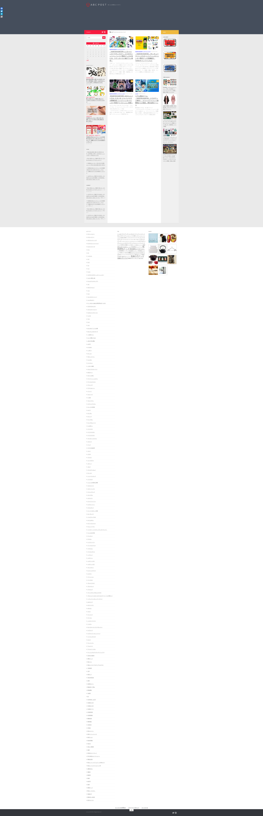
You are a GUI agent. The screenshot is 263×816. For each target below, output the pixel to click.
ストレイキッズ (91, 492)
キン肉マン (90, 426)
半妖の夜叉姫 (91, 677)
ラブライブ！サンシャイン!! (94, 633)
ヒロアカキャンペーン (133, 241)
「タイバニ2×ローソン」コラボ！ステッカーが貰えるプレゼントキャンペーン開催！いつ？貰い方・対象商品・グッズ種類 (169, 123)
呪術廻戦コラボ (135, 249)
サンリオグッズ (141, 235)
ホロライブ (90, 602)
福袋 (89, 750)
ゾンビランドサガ (92, 517)
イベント (90, 391)
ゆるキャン (90, 372)
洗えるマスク (132, 254)
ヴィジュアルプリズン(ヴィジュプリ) (96, 652)
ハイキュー (90, 555)
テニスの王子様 (91, 533)
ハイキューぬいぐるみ (134, 239)
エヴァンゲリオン (92, 404)
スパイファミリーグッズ (135, 237)
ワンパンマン (91, 643)
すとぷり (90, 353)
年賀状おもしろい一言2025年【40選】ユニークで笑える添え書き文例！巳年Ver (95, 119)
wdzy (89, 325)
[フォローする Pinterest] (104, 32)
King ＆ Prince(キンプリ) (93, 281)
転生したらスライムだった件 (94, 765)
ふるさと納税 (91, 366)
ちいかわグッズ (129, 235)
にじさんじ (90, 363)
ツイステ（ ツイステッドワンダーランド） (97, 529)
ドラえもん (90, 548)
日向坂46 (90, 724)
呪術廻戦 (90, 690)
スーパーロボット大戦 (93, 511)
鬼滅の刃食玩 (141, 258)
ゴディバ (90, 463)
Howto (89, 272)
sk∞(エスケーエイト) (92, 309)
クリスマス (90, 429)
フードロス (90, 580)
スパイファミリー (92, 501)
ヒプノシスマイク (92, 570)
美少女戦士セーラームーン (94, 756)
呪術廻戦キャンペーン (136, 247)
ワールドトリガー (92, 649)
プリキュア (90, 589)
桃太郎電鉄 (90, 740)
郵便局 (89, 775)
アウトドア (90, 385)
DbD (88, 259)
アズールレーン (91, 388)
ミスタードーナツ (92, 621)
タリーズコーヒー (92, 523)
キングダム (90, 419)
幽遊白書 (90, 718)
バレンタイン (91, 567)
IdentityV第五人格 (91, 278)
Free (88, 268)
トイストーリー (91, 542)
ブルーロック (91, 586)
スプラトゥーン (91, 504)
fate (88, 265)
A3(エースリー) (91, 237)
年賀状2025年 (92, 97)
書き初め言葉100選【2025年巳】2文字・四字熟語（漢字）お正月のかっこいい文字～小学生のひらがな (95, 81)
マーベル (90, 618)
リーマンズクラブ (92, 636)
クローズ (90, 441)
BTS (88, 253)
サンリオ (90, 473)
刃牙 (89, 671)
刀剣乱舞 (90, 668)
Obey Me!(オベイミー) (92, 297)
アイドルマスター (92, 382)
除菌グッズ (90, 787)
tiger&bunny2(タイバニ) (93, 312)
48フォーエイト (91, 234)
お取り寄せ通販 (91, 341)
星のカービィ (91, 731)
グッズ (89, 445)
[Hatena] (1, 14)
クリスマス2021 (91, 432)
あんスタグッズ (121, 236)
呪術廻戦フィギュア (124, 250)
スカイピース (91, 485)
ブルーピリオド (91, 583)
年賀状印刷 (90, 712)
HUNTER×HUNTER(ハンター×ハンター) (117, 49)
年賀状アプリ (97, 135)
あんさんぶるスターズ (93, 331)
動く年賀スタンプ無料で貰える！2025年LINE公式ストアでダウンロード (95, 100)
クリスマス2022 (91, 435)
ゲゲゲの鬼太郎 (91, 448)
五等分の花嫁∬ (91, 655)
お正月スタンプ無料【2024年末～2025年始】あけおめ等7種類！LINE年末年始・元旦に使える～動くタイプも (95, 177)
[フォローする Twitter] (102, 32)
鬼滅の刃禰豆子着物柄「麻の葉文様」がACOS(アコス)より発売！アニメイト (169, 107)
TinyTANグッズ (142, 234)
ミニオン (90, 624)
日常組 (89, 728)
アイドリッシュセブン (93, 378)
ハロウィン (90, 558)
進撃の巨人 (90, 769)
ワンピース (90, 646)
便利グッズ (90, 658)
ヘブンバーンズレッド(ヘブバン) (95, 599)
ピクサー (90, 573)
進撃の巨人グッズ (138, 254)
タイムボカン (91, 520)
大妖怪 (89, 693)
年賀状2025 (122, 252)
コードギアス (91, 460)
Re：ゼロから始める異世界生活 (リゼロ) (97, 303)
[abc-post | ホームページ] (96, 5)
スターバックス (91, 489)
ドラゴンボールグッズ (126, 239)
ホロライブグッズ (129, 243)
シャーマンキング (92, 476)
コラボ (136, 93)
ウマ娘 (89, 397)
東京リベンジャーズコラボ (124, 254)
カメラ (89, 410)
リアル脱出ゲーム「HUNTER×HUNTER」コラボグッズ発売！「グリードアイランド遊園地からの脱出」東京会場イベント (146, 100)
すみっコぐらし (91, 356)
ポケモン (90, 608)
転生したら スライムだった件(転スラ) (96, 762)
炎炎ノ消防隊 (91, 746)
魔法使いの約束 (91, 797)
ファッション (91, 577)
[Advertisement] (131, 19)
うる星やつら (91, 334)
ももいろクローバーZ (92, 369)
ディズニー (90, 536)
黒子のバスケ (91, 800)
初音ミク (90, 674)
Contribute (90, 256)
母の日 (89, 743)
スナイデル (90, 495)
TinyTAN (89, 316)
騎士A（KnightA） (91, 791)
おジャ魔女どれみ (92, 338)
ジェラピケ (90, 479)
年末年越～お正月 (89, 77)
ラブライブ (90, 630)
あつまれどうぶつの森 (93, 328)
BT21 (89, 249)
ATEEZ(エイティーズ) (92, 240)
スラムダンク (91, 507)
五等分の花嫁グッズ (126, 245)
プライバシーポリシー (133, 807)
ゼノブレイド (91, 514)
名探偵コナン (91, 684)
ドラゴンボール (91, 551)
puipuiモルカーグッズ (133, 234)
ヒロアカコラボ (122, 243)
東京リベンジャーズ (92, 734)
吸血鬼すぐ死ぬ (91, 687)
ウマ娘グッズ (135, 235)
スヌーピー (90, 498)
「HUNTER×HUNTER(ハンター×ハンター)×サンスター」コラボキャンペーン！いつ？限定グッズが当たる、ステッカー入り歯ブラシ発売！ (121, 56)
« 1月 (87, 60)
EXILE (89, 262)
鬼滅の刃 (90, 794)
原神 (89, 680)
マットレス (90, 614)
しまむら (90, 350)
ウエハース (90, 394)
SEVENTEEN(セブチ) (92, 306)
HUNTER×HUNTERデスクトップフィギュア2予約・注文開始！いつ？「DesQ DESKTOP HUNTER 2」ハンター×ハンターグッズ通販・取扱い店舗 (169, 158)
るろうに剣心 (91, 375)
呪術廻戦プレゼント (133, 250)
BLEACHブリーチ (91, 246)
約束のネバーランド (92, 753)
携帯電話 (90, 721)
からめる (90, 347)
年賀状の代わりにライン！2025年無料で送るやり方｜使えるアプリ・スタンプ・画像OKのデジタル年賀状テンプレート (95, 139)
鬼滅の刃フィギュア (133, 258)
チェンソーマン (91, 526)
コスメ (89, 451)
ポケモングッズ (137, 243)
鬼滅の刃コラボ (122, 258)
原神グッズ (133, 245)
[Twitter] (1, 11)
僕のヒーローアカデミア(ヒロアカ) (95, 665)
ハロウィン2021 (91, 561)
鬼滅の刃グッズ (137, 256)
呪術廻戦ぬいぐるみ (127, 247)
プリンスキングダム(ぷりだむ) (94, 592)
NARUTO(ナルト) (91, 287)
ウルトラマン (91, 400)
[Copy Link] (1, 16)
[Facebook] (1, 8)
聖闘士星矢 (90, 759)
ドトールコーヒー (92, 545)
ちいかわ (90, 360)
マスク (89, 611)
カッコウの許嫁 (91, 407)
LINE (87, 135)
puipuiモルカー (91, 300)
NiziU (89, 294)
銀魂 (89, 778)
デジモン (90, 539)
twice (89, 322)
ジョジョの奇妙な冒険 (93, 482)
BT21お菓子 (119, 234)
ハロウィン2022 (91, 564)
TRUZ (89, 319)
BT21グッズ (125, 234)
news (87, 97)
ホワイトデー (91, 605)
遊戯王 (89, 772)
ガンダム (90, 413)
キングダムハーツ (92, 422)
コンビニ (90, 457)
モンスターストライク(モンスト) (95, 627)
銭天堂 (89, 781)
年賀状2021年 (91, 702)
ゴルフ (89, 467)
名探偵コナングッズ (139, 244)
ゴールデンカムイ (92, 470)
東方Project (90, 737)
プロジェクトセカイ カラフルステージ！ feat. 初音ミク (100, 595)
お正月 (89, 344)
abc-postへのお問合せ (120, 807)
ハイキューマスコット (126, 241)
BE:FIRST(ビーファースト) (93, 243)
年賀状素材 (90, 715)
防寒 (89, 784)
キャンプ (90, 416)
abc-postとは (145, 807)
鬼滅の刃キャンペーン (126, 256)
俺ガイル (90, 662)
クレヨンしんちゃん (92, 438)
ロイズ (89, 640)
